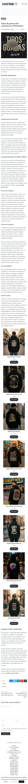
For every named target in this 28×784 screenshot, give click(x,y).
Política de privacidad (14, 747)
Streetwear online (14, 774)
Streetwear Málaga (14, 769)
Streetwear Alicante (14, 763)
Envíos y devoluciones (14, 750)
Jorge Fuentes (5, 29)
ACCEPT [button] (21, 781)
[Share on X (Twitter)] (14, 681)
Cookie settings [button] (13, 781)
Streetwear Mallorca (14, 771)
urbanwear (4, 686)
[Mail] (25, 681)
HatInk (11, 742)
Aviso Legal (14, 749)
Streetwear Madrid (14, 768)
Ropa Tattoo (14, 760)
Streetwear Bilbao (14, 766)
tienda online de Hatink (12, 673)
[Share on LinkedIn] (18, 681)
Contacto (14, 745)
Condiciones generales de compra (14, 752)
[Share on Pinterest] (21, 681)
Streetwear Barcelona (14, 765)
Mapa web (14, 755)
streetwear (4, 683)
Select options (14, 362)
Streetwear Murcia (14, 773)
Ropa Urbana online (14, 761)
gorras (3, 680)
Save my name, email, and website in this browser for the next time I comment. (15, 729)
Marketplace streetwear (14, 756)
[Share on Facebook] (11, 681)
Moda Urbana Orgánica (14, 758)
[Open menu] (23, 3)
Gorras (3, 18)
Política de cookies (14, 753)
